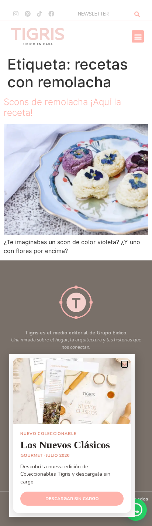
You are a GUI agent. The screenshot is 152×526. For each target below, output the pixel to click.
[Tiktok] (39, 14)
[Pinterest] (28, 14)
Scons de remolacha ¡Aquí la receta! (62, 107)
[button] (138, 36)
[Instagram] (16, 14)
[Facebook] (51, 14)
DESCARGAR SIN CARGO (72, 499)
